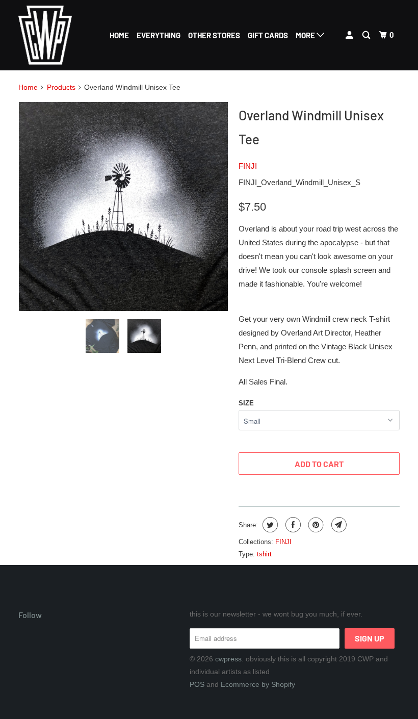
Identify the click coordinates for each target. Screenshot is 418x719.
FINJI (248, 166)
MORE (306, 35)
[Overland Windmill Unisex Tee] (123, 206)
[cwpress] (50, 35)
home (119, 35)
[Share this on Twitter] (269, 524)
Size (246, 403)
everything (158, 35)
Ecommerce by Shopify (258, 684)
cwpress (228, 659)
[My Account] (350, 35)
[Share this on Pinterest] (315, 524)
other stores (214, 35)
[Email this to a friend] (338, 524)
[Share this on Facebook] (292, 524)
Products (61, 87)
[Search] (367, 35)
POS (197, 684)
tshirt (264, 554)
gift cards (268, 35)
